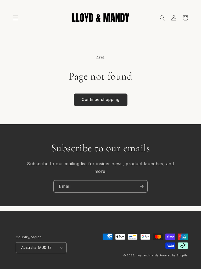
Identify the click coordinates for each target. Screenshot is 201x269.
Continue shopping (101, 99)
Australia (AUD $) (36, 247)
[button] (15, 18)
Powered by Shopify (174, 255)
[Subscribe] (141, 186)
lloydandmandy (148, 255)
